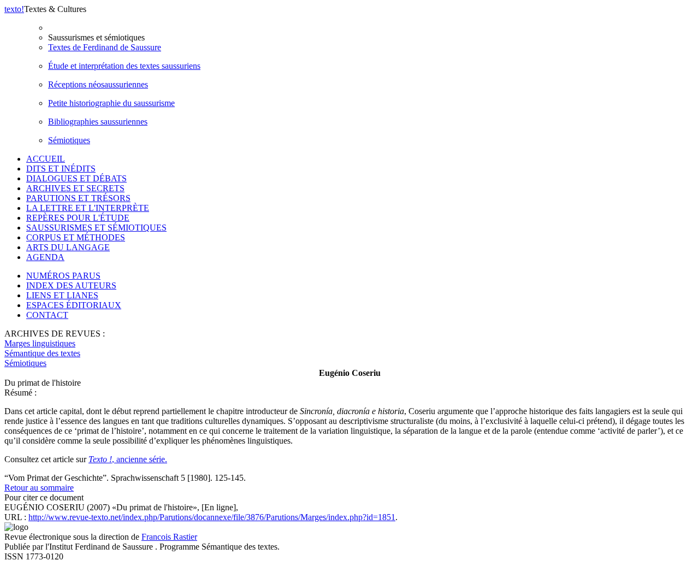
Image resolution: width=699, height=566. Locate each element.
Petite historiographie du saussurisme (111, 103)
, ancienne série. (127, 459)
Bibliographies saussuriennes (97, 121)
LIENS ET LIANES (62, 295)
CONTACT (47, 315)
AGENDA (45, 257)
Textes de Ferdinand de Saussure (104, 47)
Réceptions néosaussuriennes (98, 84)
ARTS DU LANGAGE (68, 247)
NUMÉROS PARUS (63, 275)
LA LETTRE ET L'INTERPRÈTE (87, 208)
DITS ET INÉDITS (61, 168)
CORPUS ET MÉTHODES (75, 237)
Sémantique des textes (42, 353)
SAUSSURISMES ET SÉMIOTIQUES (96, 227)
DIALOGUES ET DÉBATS (76, 178)
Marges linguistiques (39, 343)
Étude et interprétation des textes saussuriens (124, 65)
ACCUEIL (45, 158)
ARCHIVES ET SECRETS (75, 188)
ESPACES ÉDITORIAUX (73, 305)
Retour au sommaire (39, 487)
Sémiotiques (69, 140)
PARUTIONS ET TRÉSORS (78, 198)
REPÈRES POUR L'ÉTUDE (77, 217)
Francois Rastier (169, 536)
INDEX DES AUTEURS (71, 285)
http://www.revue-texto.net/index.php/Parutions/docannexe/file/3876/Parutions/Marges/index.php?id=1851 (211, 517)
